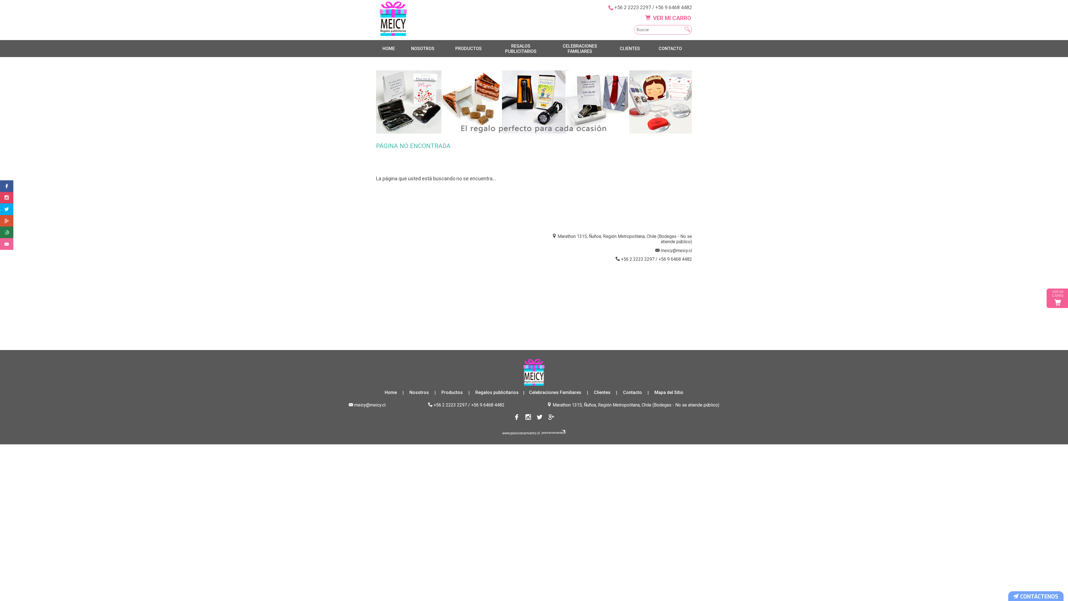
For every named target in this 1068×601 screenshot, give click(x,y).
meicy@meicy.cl (676, 250)
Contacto (670, 48)
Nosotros (422, 48)
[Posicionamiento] (554, 433)
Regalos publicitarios (521, 48)
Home (388, 48)
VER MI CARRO (671, 18)
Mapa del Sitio (668, 392)
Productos (468, 48)
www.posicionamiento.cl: (521, 433)
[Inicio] (393, 18)
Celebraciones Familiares (580, 48)
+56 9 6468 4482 (673, 7)
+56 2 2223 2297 (632, 7)
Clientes (630, 48)
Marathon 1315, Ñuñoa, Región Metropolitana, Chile (602, 405)
